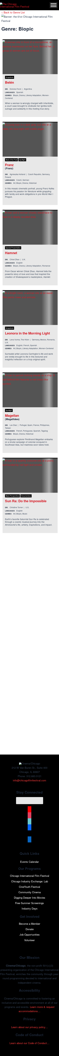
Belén (9, 82)
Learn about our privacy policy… (29, 1027)
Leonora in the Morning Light (27, 333)
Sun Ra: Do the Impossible (25, 500)
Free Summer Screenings (29, 903)
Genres (8, 95)
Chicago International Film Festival (29, 876)
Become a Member (29, 923)
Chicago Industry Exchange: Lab (29, 881)
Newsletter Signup (29, 800)
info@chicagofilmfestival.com (29, 780)
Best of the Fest (11, 160)
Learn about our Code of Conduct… (29, 1043)
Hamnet (11, 252)
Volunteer (29, 940)
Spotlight (22, 160)
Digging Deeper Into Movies (29, 897)
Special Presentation (13, 248)
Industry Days (30, 908)
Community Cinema (29, 892)
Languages (10, 92)
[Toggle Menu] (54, 5)
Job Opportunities (30, 934)
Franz (9, 164)
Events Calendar (29, 862)
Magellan (12, 415)
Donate (30, 929)
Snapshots (9, 77)
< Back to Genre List (13, 12)
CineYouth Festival (29, 887)
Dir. (6, 89)
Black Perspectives (12, 496)
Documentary (26, 496)
